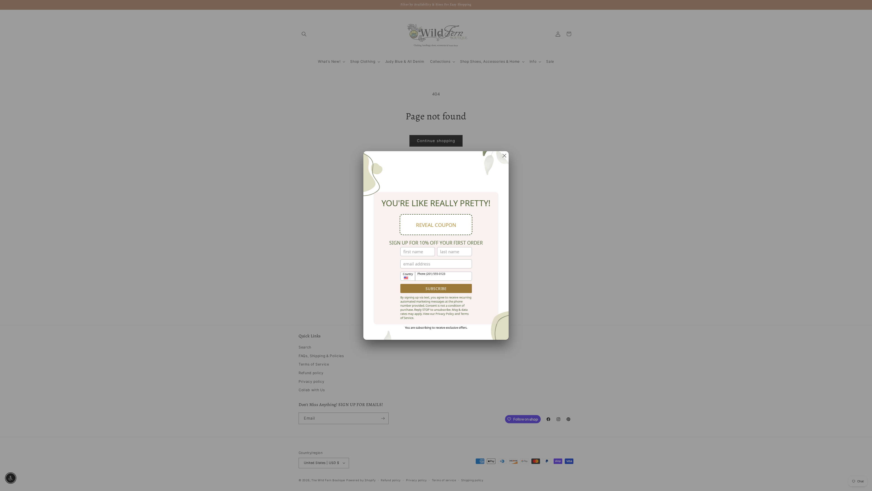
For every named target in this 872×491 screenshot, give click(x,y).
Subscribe (436, 288)
